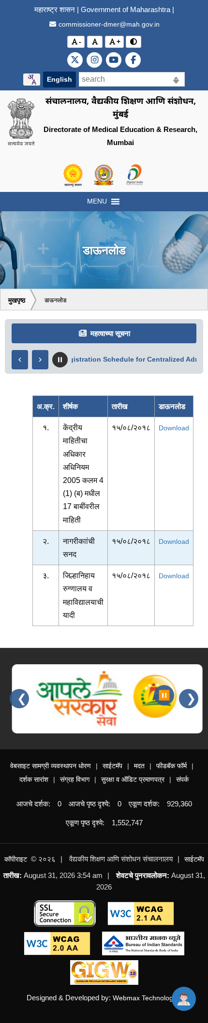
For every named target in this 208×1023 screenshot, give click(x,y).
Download (174, 428)
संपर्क (182, 779)
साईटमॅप (112, 766)
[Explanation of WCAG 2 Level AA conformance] (141, 913)
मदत (139, 766)
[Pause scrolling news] (60, 359)
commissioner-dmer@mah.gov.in (108, 24)
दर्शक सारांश (33, 779)
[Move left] (20, 359)
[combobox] (31, 79)
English (59, 79)
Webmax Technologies (147, 998)
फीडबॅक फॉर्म (171, 766)
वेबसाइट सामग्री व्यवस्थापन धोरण (50, 766)
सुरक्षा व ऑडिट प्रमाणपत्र (132, 779)
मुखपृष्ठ (16, 300)
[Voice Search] (176, 81)
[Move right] (40, 359)
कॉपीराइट (15, 859)
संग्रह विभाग (74, 779)
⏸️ (164, 695)
